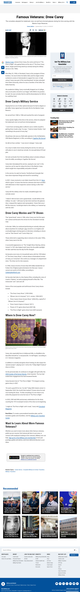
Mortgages (24, 2)
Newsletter (14, 590)
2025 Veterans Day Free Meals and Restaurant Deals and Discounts (66, 122)
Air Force (49, 560)
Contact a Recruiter (28, 556)
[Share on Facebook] (30, 30)
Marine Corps (9, 62)
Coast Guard (49, 564)
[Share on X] (33, 30)
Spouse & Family (62, 573)
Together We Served (39, 138)
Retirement (38, 564)
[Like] (2, 72)
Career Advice (30, 26)
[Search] (67, 2)
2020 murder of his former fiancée (16, 374)
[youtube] (56, 583)
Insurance (17, 2)
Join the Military (39, 2)
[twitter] (67, 583)
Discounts (38, 566)
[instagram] (63, 583)
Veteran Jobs (61, 558)
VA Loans (4, 556)
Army (48, 556)
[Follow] (2, 67)
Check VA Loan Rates (6, 558)
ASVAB (25, 558)
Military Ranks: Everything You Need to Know (66, 128)
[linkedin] (73, 583)
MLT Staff (9, 30)
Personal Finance (17, 558)
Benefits (48, 2)
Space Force (49, 566)
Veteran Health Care (40, 560)
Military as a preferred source (28, 459)
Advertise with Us (27, 590)
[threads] (77, 583)
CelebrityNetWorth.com (12, 272)
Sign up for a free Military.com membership (22, 438)
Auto (59, 566)
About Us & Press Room (6, 590)
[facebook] (60, 583)
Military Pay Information (18, 560)
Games (59, 564)
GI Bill (37, 558)
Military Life (61, 2)
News (54, 2)
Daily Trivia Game (62, 570)
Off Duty (60, 562)
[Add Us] (2, 62)
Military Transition (62, 560)
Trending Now (54, 118)
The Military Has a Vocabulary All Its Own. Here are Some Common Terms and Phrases (66, 135)
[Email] (36, 30)
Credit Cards (15, 556)
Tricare (37, 562)
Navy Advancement (28, 560)
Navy (43, 180)
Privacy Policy (60, 86)
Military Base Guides (62, 556)
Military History (61, 575)
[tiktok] (70, 583)
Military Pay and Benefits (41, 556)
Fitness (60, 568)
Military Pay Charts (17, 562)
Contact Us (20, 590)
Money (31, 2)
